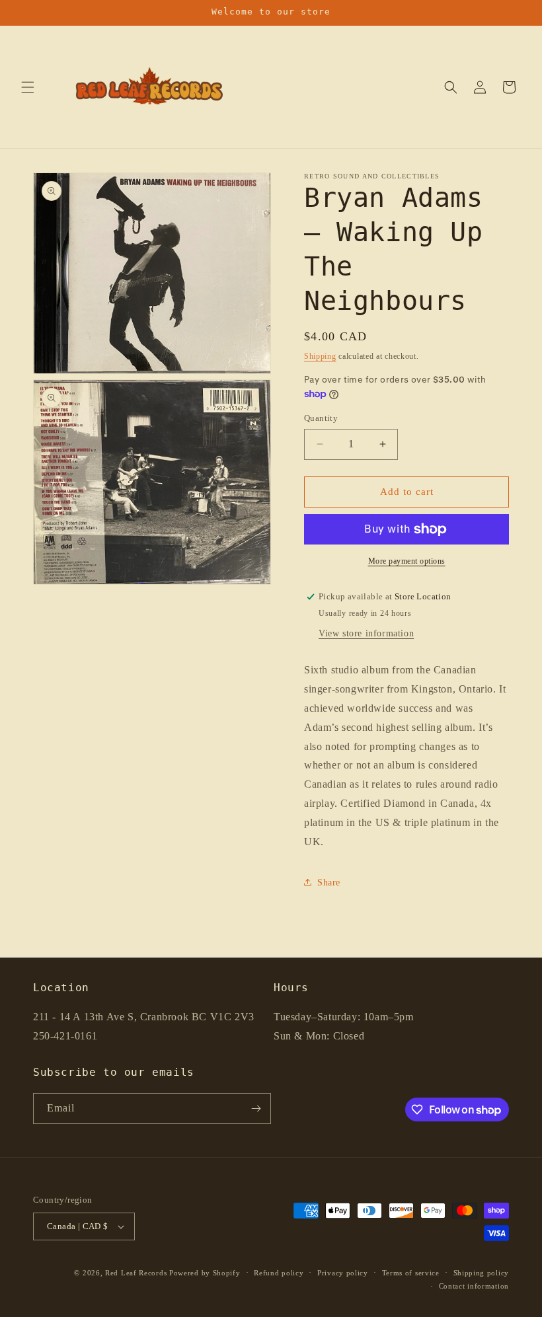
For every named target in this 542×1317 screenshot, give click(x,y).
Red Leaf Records (136, 1273)
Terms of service (411, 1273)
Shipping (320, 356)
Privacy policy (342, 1273)
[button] (27, 87)
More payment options (406, 561)
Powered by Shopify (205, 1273)
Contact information (474, 1286)
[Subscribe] (255, 1108)
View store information (366, 633)
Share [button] (328, 882)
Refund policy (278, 1273)
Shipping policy (481, 1273)
